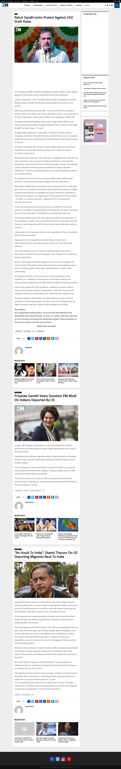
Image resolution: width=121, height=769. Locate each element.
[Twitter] (108, 5)
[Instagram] (110, 5)
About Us (3, 1)
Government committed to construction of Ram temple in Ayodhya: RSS (24, 740)
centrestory (19, 331)
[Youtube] (112, 5)
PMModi (26, 490)
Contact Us (32, 1)
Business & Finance (66, 5)
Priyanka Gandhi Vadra (35, 490)
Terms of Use (17, 1)
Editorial (79, 5)
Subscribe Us (25, 1)
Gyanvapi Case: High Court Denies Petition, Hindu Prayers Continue (67, 381)
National (27, 5)
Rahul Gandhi (27, 331)
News (16, 14)
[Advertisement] (46, 77)
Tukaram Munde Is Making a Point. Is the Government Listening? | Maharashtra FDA (95, 94)
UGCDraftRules (40, 331)
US (43, 490)
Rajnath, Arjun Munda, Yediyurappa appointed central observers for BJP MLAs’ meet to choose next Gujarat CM (68, 536)
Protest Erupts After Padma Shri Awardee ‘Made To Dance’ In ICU (45, 381)
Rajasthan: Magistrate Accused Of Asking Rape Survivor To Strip (24, 381)
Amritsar (17, 694)
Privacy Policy (10, 1)
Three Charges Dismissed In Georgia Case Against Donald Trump (23, 536)
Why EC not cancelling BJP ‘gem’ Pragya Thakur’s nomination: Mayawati (44, 536)
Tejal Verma (18, 403)
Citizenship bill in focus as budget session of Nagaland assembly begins (67, 740)
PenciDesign (76, 767)
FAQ (37, 1)
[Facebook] (106, 5)
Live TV (87, 5)
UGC (33, 331)
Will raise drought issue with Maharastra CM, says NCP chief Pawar (46, 740)
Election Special (51, 5)
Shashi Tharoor (26, 694)
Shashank (18, 24)
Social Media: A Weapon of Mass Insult (95, 88)
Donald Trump (18, 490)
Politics (19, 392)
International (38, 5)
